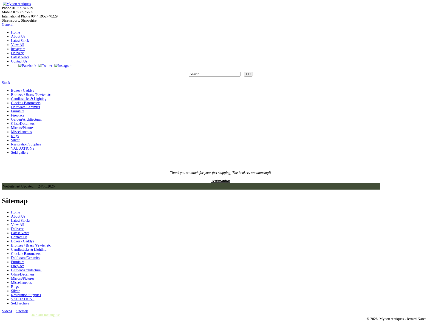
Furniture (17, 111)
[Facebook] (27, 65)
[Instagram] (63, 65)
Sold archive (20, 303)
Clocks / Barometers (25, 103)
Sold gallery (19, 152)
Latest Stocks (20, 220)
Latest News (20, 57)
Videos (7, 311)
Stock (6, 83)
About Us (18, 36)
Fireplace (17, 115)
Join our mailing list (45, 315)
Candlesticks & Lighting (28, 99)
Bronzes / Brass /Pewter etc (31, 95)
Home (15, 32)
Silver (15, 140)
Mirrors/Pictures (22, 128)
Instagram (18, 49)
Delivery (17, 53)
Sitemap (22, 311)
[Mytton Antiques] (16, 4)
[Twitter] (45, 65)
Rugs (15, 136)
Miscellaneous (21, 132)
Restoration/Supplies (26, 144)
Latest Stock (20, 41)
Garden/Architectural (26, 119)
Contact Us (19, 61)
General (7, 24)
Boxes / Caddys (22, 90)
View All (17, 45)
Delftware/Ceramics (25, 107)
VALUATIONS (22, 148)
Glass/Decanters (22, 123)
